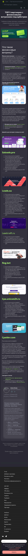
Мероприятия (7, 502)
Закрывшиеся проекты (10, 505)
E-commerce (7, 529)
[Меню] (21, 7)
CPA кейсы (6, 491)
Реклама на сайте (8, 476)
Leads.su (16, 368)
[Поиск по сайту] (24, 7)
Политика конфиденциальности (12, 481)
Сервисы (6, 495)
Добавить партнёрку (9, 474)
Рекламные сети (8, 493)
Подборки (6, 498)
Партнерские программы (16, 1)
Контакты (6, 478)
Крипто (6, 522)
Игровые (6, 531)
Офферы (6, 488)
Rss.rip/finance (21, 382)
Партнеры (6, 507)
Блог (7, 1)
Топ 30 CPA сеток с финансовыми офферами (13, 378)
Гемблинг (6, 512)
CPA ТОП (6, 486)
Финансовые (7, 519)
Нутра (5, 517)
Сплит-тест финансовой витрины (14, 125)
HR (5, 526)
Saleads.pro (12, 83)
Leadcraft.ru (8, 233)
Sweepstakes (7, 524)
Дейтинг (6, 515)
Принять (14, 552)
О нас (5, 471)
